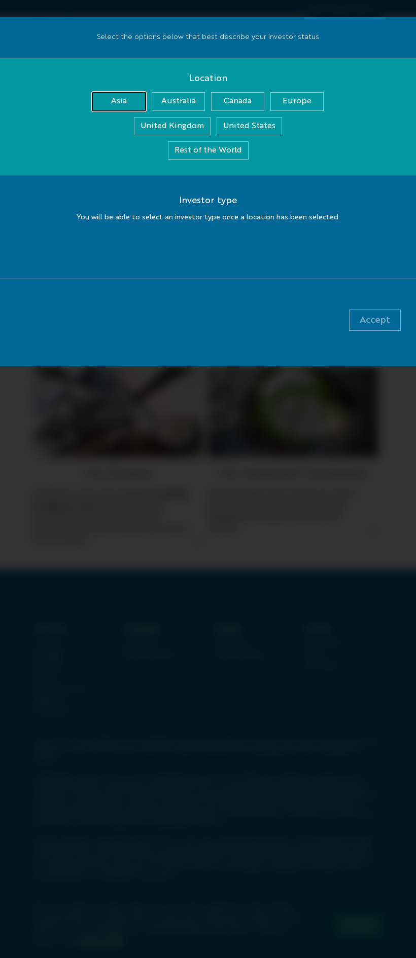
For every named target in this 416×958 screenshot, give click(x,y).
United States (249, 126)
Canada (238, 101)
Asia (119, 101)
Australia (178, 101)
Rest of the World (208, 150)
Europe (297, 101)
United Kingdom (172, 126)
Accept (375, 320)
